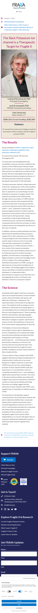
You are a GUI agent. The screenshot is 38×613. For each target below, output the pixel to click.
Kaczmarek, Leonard (11, 27)
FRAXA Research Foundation (14, 22)
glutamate (7, 437)
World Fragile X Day (8, 475)
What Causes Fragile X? (9, 528)
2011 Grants (23, 25)
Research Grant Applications (11, 525)
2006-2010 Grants (10, 25)
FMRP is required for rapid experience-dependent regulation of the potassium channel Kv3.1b (17, 150)
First (2, 558)
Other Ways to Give (8, 465)
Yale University (24, 30)
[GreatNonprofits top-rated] (14, 481)
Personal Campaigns (8, 468)
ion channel (14, 437)
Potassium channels (27, 435)
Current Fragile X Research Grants (13, 521)
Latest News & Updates (9, 534)
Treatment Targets (10, 30)
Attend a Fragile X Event (9, 471)
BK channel (7, 433)
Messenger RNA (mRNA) (19, 433)
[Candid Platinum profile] (4, 481)
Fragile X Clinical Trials (9, 531)
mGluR (21, 437)
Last (2, 567)
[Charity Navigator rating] (23, 481)
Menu (20, 11)
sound (26, 437)
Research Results (26, 27)
